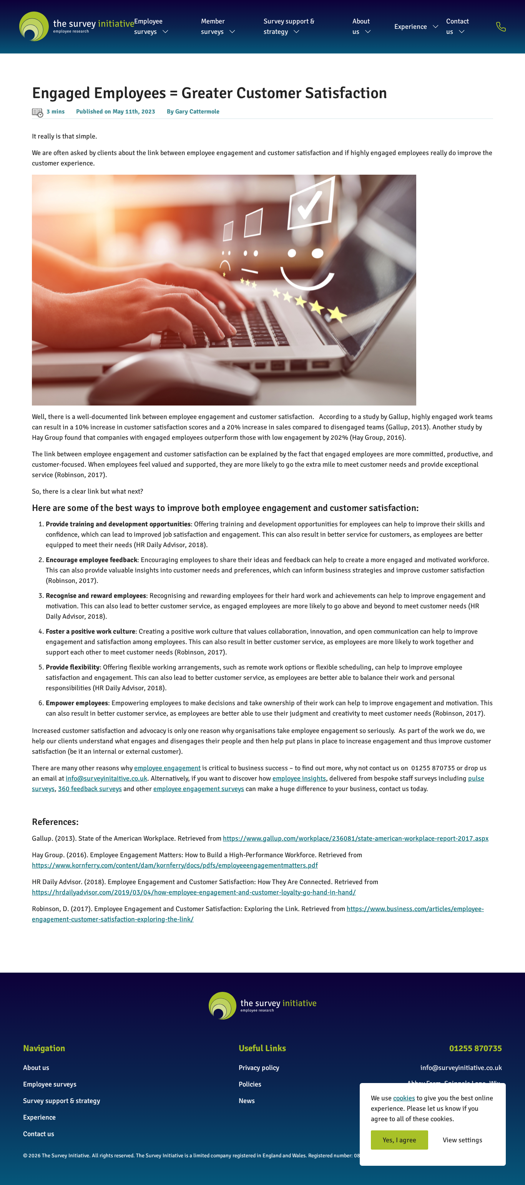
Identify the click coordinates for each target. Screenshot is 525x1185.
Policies (250, 1084)
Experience (410, 26)
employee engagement (167, 768)
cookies (404, 1098)
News (247, 1101)
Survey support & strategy (289, 26)
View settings (462, 1140)
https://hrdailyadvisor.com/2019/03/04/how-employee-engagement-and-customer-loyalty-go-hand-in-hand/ (194, 892)
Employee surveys (148, 26)
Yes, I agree (399, 1140)
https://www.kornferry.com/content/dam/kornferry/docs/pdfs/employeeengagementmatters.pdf (175, 865)
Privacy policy (259, 1067)
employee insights (299, 778)
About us (361, 26)
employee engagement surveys (198, 788)
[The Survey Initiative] (76, 26)
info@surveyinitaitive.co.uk (106, 778)
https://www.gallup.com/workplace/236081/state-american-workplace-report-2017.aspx (355, 838)
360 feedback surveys (90, 788)
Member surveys (213, 26)
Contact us (457, 26)
